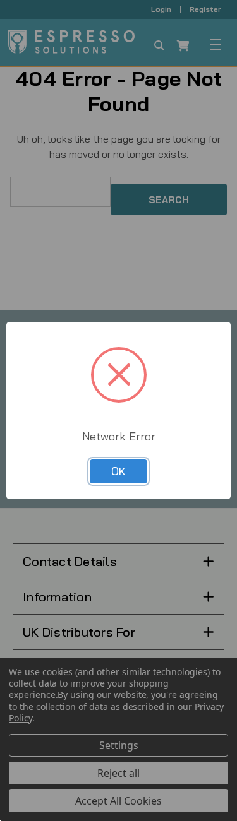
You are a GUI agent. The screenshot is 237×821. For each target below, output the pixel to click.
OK (118, 471)
